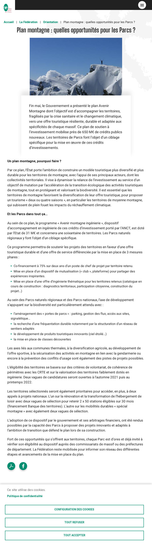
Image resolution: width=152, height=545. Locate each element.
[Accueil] (7, 5)
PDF (11, 466)
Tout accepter (74, 535)
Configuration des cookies (74, 510)
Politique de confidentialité (25, 496)
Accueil (9, 22)
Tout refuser (74, 523)
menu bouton (142, 5)
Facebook (23, 466)
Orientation (50, 22)
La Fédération (28, 22)
